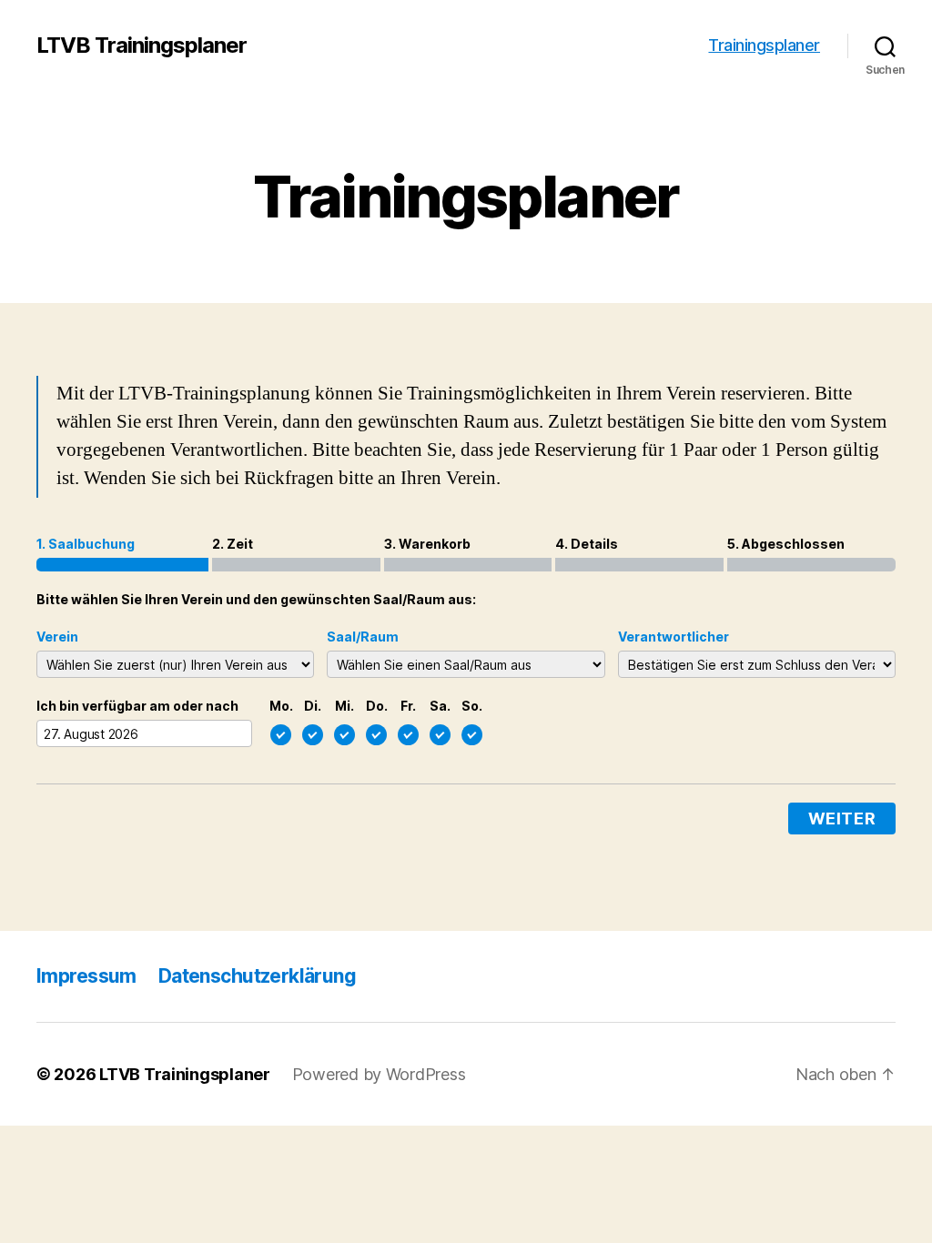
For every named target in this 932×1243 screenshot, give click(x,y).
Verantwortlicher (673, 636)
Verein (57, 636)
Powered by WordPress (379, 1074)
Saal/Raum (363, 636)
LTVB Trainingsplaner (141, 45)
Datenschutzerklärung (257, 976)
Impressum (86, 976)
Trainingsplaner (764, 45)
